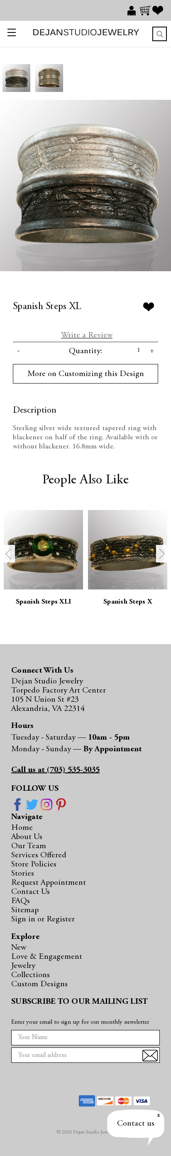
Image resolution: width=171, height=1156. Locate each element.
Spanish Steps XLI (43, 602)
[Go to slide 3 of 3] (8, 553)
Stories (22, 873)
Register (60, 919)
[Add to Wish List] (148, 307)
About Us (26, 837)
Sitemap (25, 910)
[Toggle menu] (10, 33)
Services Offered (38, 855)
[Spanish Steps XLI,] (43, 549)
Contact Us (30, 892)
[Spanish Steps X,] (127, 549)
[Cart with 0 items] (146, 10)
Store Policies (33, 864)
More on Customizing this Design (85, 374)
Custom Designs (39, 984)
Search (159, 34)
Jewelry (23, 966)
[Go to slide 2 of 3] (162, 553)
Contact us (135, 1123)
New (18, 947)
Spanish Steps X (127, 602)
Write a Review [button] (86, 335)
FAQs (20, 901)
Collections (30, 975)
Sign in (24, 919)
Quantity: (85, 351)
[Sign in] (133, 10)
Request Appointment (48, 883)
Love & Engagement (46, 957)
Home (22, 828)
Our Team (28, 846)
